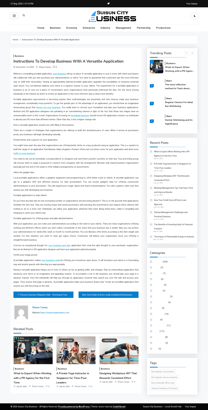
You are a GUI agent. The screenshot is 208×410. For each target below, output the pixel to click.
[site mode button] (194, 15)
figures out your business (48, 107)
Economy (71, 27)
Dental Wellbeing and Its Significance (179, 121)
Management (123, 27)
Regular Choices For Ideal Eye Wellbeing (179, 104)
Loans (156, 320)
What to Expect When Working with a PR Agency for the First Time (32, 378)
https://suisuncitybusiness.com (54, 312)
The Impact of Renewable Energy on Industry (174, 236)
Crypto (157, 267)
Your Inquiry (191, 3)
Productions (163, 27)
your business (59, 73)
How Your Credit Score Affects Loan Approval (170, 202)
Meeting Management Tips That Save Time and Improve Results (173, 190)
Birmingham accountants (162, 372)
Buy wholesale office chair (162, 383)
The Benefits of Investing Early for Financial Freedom (173, 226)
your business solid (50, 260)
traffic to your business (24, 153)
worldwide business (80, 115)
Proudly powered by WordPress (74, 406)
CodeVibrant (119, 406)
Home (40, 27)
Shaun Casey (45, 67)
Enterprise (89, 27)
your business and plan (59, 245)
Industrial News (161, 302)
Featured (158, 291)
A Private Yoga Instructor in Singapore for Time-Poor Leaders (72, 378)
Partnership (144, 27)
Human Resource (162, 296)
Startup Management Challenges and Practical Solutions (171, 214)
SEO (156, 349)
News (169, 81)
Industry (105, 27)
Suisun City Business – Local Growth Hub (162, 406)
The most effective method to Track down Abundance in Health (177, 86)
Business (55, 27)
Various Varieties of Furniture (164, 388)
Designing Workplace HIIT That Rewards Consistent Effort (171, 178)
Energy (157, 279)
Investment (159, 314)
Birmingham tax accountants (164, 377)
